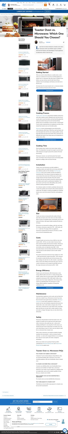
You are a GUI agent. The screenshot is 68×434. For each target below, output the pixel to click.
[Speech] (42, 5)
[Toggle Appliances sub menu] (27, 8)
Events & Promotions (7, 419)
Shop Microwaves (49, 90)
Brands (18, 2)
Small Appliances (5, 392)
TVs (31, 8)
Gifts (23, 2)
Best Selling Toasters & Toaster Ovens (24, 171)
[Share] (63, 42)
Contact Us (5, 416)
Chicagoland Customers (7, 418)
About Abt (19, 415)
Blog (21, 2)
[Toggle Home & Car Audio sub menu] (42, 8)
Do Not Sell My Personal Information (31, 432)
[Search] (45, 5)
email (66, 8)
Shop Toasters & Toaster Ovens (50, 139)
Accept (50, 424)
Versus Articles (8, 14)
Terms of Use (3, 432)
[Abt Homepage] (4, 5)
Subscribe (55, 401)
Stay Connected (50, 432)
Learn (27, 2)
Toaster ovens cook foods (41, 115)
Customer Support (7, 415)
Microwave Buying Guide (48, 343)
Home (46, 8)
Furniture (18, 8)
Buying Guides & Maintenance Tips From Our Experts (58, 0)
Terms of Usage (30, 423)
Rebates (45, 2)
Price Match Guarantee (34, 419)
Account (32, 416)
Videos (30, 2)
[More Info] (27, 56)
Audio (39, 8)
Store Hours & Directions (53, 419)
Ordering (32, 415)
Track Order (33, 2)
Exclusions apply (28, 403)
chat (63, 8)
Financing (49, 2)
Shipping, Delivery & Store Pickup (36, 418)
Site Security (17, 432)
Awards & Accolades (20, 418)
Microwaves (38, 128)
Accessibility (22, 432)
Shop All (5, 8)
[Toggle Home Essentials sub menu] (49, 8)
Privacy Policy (9, 432)
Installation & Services (40, 2)
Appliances (25, 8)
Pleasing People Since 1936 (6, 0)
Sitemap (13, 432)
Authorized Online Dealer (21, 419)
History (18, 416)
